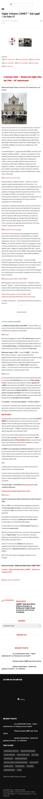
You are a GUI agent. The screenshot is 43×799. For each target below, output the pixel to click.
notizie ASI (34, 762)
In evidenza (8, 758)
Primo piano (8, 766)
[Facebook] (19, 640)
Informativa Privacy (8, 790)
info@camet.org (30, 485)
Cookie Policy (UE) (20, 790)
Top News (30, 766)
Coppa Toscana (9, 754)
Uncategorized (9, 770)
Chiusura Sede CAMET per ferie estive (27, 661)
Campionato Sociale (11, 751)
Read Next (21, 601)
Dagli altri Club (23, 754)
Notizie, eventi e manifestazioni (15, 762)
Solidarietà (20, 766)
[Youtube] (23, 640)
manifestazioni (21, 758)
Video (19, 770)
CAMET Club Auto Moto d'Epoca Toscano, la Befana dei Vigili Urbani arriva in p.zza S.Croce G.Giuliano (25, 608)
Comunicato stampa (28, 751)
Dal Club (35, 754)
